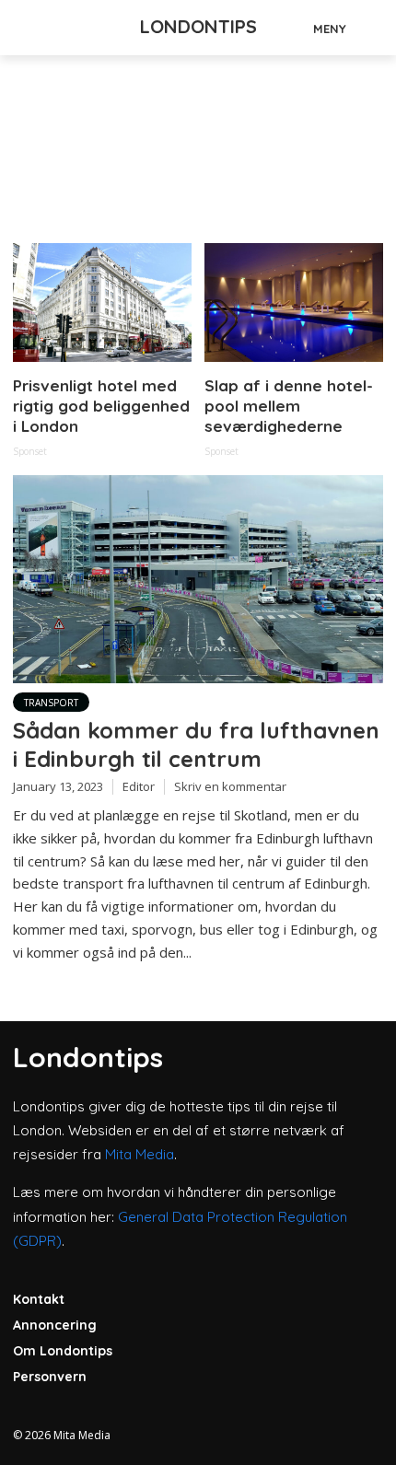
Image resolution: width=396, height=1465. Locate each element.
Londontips (198, 26)
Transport (51, 702)
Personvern (50, 1376)
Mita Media (139, 1154)
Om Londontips (62, 1351)
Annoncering (55, 1325)
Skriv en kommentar (230, 786)
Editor (138, 786)
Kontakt (38, 1299)
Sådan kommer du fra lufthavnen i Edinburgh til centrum (196, 744)
